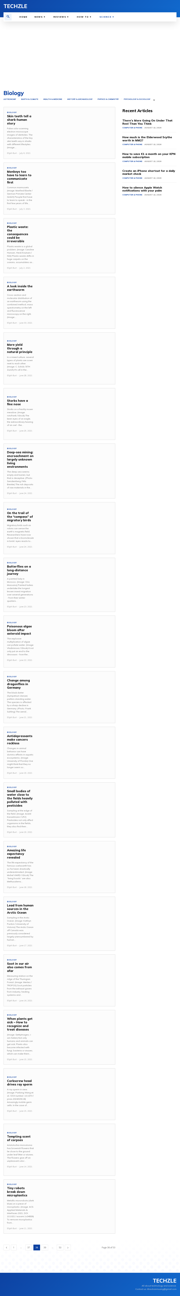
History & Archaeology (79, 99)
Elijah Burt (12, 153)
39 (45, 1247)
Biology (12, 112)
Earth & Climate (29, 99)
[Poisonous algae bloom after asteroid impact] (76, 641)
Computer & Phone (132, 128)
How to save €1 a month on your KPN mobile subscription (148, 155)
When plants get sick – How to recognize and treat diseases (20, 1024)
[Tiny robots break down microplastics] (76, 1205)
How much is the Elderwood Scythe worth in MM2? (147, 138)
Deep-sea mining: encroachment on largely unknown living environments (20, 459)
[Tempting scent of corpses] (76, 1149)
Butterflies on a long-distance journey (19, 570)
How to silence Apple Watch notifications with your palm (142, 189)
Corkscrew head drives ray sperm (19, 1082)
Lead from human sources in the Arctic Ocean (20, 908)
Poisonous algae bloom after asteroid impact (19, 629)
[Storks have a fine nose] (76, 414)
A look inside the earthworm (20, 288)
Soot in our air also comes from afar (19, 967)
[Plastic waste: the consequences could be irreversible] (76, 244)
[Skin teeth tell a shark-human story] (76, 133)
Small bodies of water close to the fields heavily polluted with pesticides (20, 798)
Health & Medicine (52, 99)
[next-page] (68, 1247)
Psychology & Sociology (137, 99)
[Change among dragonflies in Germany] (76, 697)
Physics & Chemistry (108, 99)
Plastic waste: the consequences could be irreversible (17, 234)
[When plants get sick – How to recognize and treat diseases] (76, 1036)
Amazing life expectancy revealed (16, 853)
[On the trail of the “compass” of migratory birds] (76, 528)
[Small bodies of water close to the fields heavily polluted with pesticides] (76, 808)
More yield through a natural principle (19, 348)
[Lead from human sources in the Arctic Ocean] (76, 922)
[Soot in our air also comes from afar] (76, 980)
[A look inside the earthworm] (76, 302)
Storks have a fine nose (17, 402)
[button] (8, 16)
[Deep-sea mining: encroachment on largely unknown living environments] (76, 469)
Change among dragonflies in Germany (18, 683)
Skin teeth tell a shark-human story (19, 119)
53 (60, 1247)
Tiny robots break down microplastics (17, 1191)
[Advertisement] (90, 55)
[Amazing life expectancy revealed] (76, 867)
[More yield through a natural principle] (76, 358)
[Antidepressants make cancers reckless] (76, 752)
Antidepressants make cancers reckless (19, 739)
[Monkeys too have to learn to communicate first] (76, 188)
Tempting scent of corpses (19, 1138)
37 (28, 1247)
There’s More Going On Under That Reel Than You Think (147, 122)
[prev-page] (6, 1247)
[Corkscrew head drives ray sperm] (76, 1094)
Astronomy (10, 99)
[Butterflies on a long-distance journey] (76, 583)
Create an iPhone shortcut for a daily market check (148, 172)
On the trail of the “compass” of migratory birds (20, 516)
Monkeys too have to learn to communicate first (19, 177)
